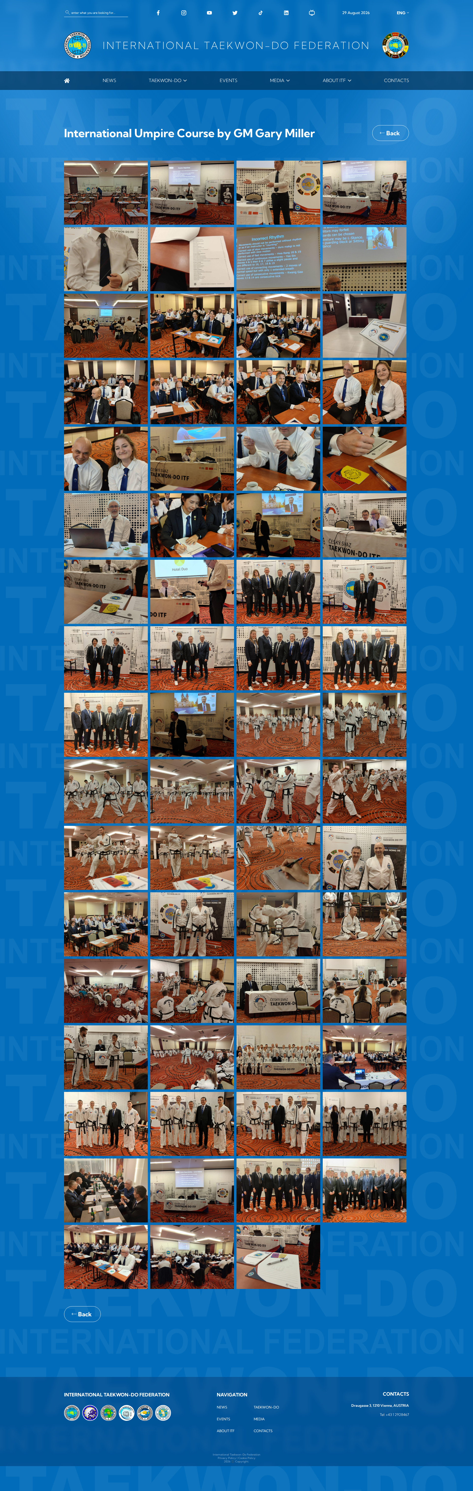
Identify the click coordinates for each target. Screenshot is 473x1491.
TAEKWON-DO (165, 80)
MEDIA (277, 80)
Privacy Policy (227, 1458)
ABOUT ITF (334, 80)
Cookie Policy (246, 1458)
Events (228, 80)
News (109, 80)
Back (393, 133)
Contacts (396, 80)
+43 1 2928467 (397, 1414)
